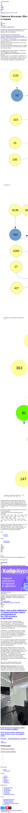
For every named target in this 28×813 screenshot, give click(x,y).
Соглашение (7, 793)
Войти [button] (2, 9)
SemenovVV (4, 12)
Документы (6, 791)
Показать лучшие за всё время (8, 751)
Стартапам (6, 804)
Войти (5, 769)
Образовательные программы (11, 803)
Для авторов (7, 789)
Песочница (6, 782)
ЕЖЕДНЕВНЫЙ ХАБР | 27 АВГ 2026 (10, 602)
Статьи (5, 776)
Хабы (5, 778)
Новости (6, 777)
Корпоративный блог (9, 799)
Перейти (3, 599)
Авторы (6, 781)
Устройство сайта (8, 787)
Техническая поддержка (15, 810)
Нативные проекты (8, 802)
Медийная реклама (8, 800)
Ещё (5, 742)
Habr (8, 811)
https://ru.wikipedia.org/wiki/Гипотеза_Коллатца (12, 36)
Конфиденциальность (9, 794)
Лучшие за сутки (5, 749)
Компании (6, 780)
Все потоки (6, 1)
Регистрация (7, 770)
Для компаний (7, 790)
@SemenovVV (21, 557)
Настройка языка (5, 810)
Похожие (12, 749)
